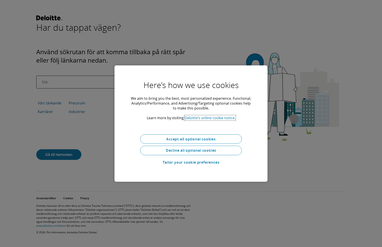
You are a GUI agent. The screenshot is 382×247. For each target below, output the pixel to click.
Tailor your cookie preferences (191, 162)
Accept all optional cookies (191, 138)
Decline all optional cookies (191, 150)
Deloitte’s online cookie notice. (210, 117)
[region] (191, 123)
